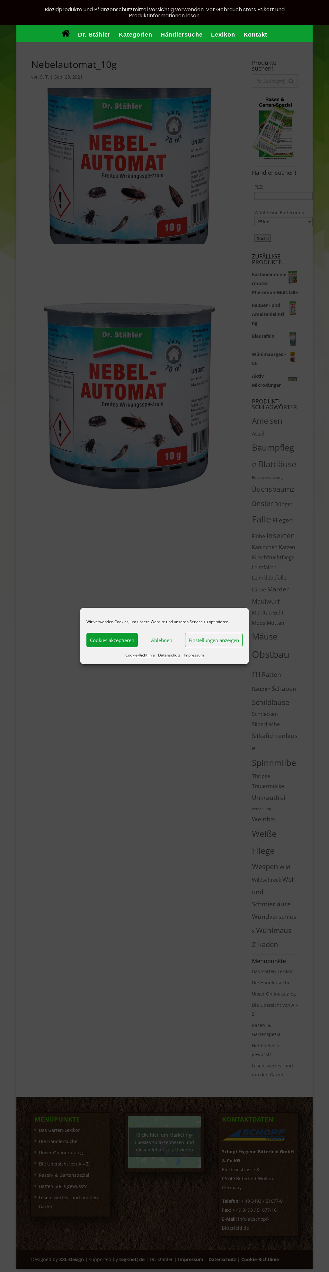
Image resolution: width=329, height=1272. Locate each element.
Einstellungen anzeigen (214, 640)
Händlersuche (182, 35)
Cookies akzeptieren (112, 640)
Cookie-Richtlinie (140, 655)
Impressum (194, 655)
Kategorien (135, 35)
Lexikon (223, 35)
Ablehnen (161, 640)
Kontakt (255, 35)
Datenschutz (169, 655)
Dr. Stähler (94, 35)
